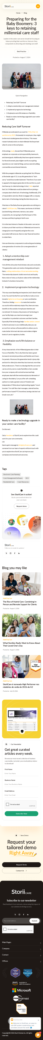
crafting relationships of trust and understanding (22, 271)
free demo (9, 435)
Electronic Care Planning (11, 474)
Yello (31, 186)
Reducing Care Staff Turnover (16, 102)
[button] (38, 6)
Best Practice (21, 51)
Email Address (9, 791)
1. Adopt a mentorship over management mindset (22, 106)
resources (17, 302)
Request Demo (21, 865)
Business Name (10, 780)
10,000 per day (12, 208)
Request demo (21, 506)
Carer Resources (23, 482)
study (13, 151)
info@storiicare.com (25, 445)
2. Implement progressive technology (18, 109)
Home (18, 13)
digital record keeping (15, 299)
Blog (25, 13)
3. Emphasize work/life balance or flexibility (20, 113)
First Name (8, 769)
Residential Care (8, 482)
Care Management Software (12, 478)
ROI (27, 478)
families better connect (32, 321)
